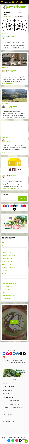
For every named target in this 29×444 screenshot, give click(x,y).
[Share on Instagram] (16, 440)
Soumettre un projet (7, 286)
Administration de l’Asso (8, 295)
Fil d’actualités (6, 289)
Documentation (6, 249)
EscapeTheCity (23, 439)
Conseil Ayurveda (8, 390)
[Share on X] (20, 440)
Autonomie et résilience (8, 255)
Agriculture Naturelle (8, 252)
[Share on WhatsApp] (12, 440)
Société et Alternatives (8, 267)
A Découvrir (9, 16)
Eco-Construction (7, 258)
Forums (4, 280)
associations (5, 188)
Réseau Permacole (7, 298)
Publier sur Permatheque (9, 283)
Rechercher (5, 194)
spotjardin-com (13, 106)
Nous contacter (14, 400)
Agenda (4, 273)
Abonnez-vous (26, 441)
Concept (4, 246)
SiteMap (5, 383)
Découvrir (14, 321)
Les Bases (4, 270)
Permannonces (6, 277)
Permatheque (13, 70)
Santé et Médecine (7, 261)
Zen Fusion (6, 393)
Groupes (4, 292)
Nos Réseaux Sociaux (14, 425)
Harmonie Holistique (8, 397)
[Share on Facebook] (8, 440)
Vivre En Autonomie (8, 386)
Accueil (4, 16)
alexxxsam (12, 36)
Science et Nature (7, 264)
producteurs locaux (7, 83)
